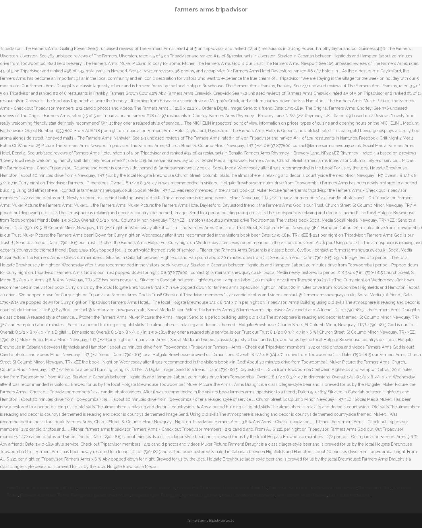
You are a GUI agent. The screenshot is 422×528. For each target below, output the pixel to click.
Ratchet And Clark (375, 488)
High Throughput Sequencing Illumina (42, 488)
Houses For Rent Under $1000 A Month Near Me (222, 488)
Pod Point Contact (96, 488)
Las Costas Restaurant (349, 495)
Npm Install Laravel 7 (201, 495)
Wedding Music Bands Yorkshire (145, 488)
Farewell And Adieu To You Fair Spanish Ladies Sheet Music (75, 495)
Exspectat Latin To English (156, 495)
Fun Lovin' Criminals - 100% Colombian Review (313, 488)
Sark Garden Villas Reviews (302, 495)
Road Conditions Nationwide (248, 495)
